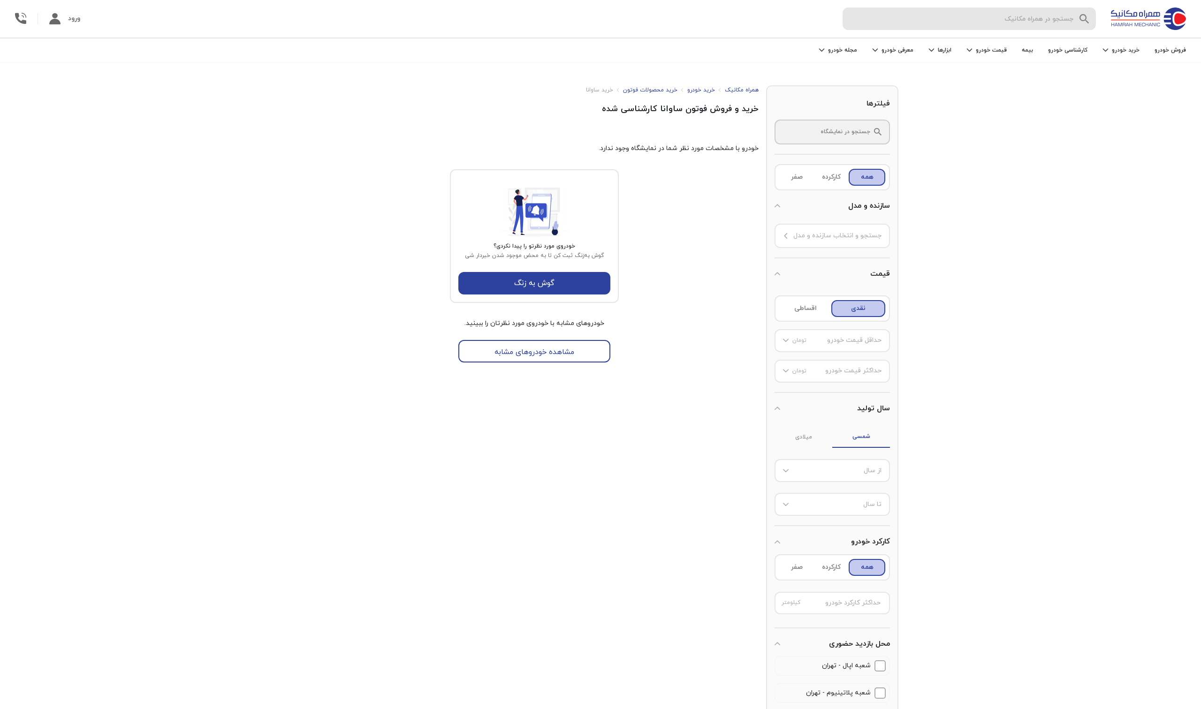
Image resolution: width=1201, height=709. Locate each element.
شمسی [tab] (861, 436)
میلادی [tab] (803, 437)
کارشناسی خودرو (1067, 50)
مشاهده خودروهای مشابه (534, 352)
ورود (74, 18)
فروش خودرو (1170, 50)
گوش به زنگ (534, 283)
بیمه (1027, 50)
